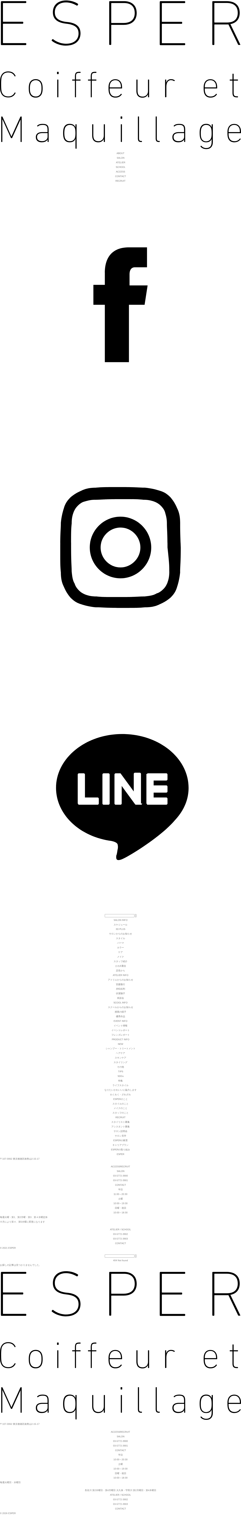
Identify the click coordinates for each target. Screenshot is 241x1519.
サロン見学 (120, 1135)
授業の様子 (120, 1011)
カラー (120, 947)
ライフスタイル (120, 1085)
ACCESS (120, 171)
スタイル (120, 938)
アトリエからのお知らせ (120, 979)
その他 (120, 1067)
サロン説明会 (120, 1131)
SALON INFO (121, 920)
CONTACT (120, 176)
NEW (120, 1044)
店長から (120, 970)
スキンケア (120, 1057)
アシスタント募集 (120, 1126)
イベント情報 (120, 1025)
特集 (120, 1080)
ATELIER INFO (120, 975)
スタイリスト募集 (120, 1122)
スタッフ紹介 (120, 961)
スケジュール (120, 924)
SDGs (121, 1076)
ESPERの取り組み (120, 1149)
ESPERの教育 (120, 1140)
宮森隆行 (120, 984)
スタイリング (120, 1062)
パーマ (120, 943)
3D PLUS (120, 929)
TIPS (120, 1071)
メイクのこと (120, 1108)
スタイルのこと (120, 1103)
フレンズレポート (120, 1034)
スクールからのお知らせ (120, 1007)
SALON (120, 158)
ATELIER (120, 162)
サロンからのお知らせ (120, 933)
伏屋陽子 (120, 993)
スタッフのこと (120, 1112)
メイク (120, 956)
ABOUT (120, 153)
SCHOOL (120, 167)
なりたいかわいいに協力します (120, 1090)
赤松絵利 (120, 988)
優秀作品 (120, 1016)
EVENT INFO (120, 1021)
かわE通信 (120, 966)
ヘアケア (120, 1053)
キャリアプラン (120, 1145)
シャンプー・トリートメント (120, 1048)
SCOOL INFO (120, 1002)
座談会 (120, 998)
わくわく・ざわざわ (120, 1094)
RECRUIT (120, 181)
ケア (120, 952)
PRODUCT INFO (120, 1039)
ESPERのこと (120, 1099)
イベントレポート (120, 1030)
